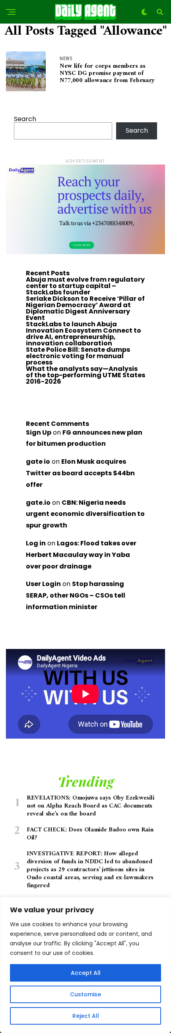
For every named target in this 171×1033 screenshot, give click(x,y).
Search (25, 118)
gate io (38, 461)
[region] (85, 965)
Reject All (85, 1016)
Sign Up (38, 432)
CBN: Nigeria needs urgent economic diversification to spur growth (85, 514)
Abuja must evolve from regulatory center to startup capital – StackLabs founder (85, 286)
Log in (36, 543)
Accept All (86, 973)
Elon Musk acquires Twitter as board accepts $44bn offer (80, 473)
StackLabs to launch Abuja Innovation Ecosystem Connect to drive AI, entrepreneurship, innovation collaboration (83, 334)
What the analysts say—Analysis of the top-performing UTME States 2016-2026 (85, 375)
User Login (43, 583)
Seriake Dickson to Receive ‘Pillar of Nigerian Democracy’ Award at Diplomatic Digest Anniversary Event (85, 308)
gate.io (38, 502)
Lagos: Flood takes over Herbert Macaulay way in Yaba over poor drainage (81, 555)
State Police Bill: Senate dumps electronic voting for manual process (78, 356)
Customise (85, 994)
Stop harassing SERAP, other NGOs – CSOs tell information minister (75, 595)
